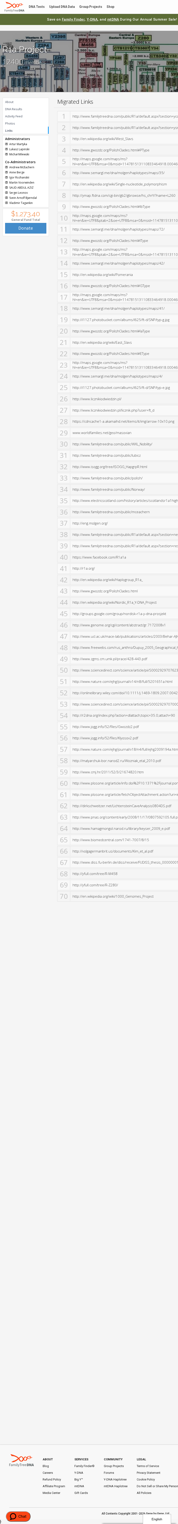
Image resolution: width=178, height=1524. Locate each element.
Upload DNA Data (59, 7)
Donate (25, 228)
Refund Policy (52, 1479)
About (9, 102)
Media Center (51, 1492)
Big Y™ (78, 1479)
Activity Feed (13, 116)
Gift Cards (81, 1492)
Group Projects (87, 7)
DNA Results (13, 109)
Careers (48, 1472)
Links (9, 130)
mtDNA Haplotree (115, 1486)
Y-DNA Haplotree (115, 1479)
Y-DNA (92, 19)
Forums (109, 1472)
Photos (10, 123)
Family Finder (73, 19)
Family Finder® (84, 1466)
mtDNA (113, 19)
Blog (46, 1466)
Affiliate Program (54, 1486)
